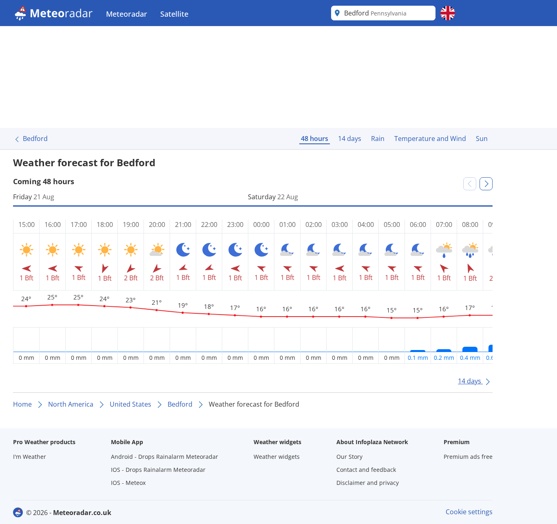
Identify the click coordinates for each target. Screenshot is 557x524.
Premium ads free (468, 456)
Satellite (174, 14)
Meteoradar (126, 14)
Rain (378, 138)
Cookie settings (469, 511)
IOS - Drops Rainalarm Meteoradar (158, 469)
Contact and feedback (366, 469)
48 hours (314, 138)
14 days (349, 138)
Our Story (349, 456)
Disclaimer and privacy (367, 483)
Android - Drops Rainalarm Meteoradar (164, 456)
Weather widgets (277, 456)
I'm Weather (29, 456)
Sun (482, 138)
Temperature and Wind (430, 138)
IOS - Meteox (128, 483)
